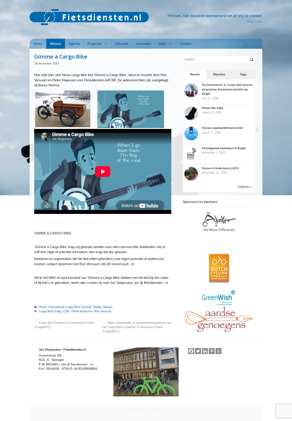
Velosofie (121, 44)
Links (163, 44)
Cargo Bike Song (50, 311)
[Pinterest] (212, 351)
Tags (243, 74)
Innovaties (143, 44)
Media (97, 307)
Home (37, 44)
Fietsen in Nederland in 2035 (220, 168)
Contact (186, 44)
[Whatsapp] (219, 351)
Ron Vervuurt (102, 311)
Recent (195, 74)
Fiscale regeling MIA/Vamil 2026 (222, 128)
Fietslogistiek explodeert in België (224, 148)
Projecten (95, 44)
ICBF (66, 311)
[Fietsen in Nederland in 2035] (191, 179)
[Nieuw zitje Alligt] (191, 119)
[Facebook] (191, 351)
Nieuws (55, 44)
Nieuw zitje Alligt (212, 108)
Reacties (219, 74)
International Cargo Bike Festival (69, 307)
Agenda (74, 44)
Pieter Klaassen (81, 311)
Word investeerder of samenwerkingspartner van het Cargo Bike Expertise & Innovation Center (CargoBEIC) (137, 327)
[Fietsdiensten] (89, 17)
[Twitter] (198, 351)
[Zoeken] (250, 58)
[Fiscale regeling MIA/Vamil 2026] (191, 139)
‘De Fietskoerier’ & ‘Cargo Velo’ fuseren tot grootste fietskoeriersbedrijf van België (227, 89)
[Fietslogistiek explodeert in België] (191, 159)
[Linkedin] (205, 351)
